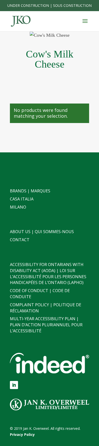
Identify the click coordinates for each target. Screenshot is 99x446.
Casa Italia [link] (22, 199)
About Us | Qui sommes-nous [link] (42, 231)
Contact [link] (19, 239)
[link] (20, 21)
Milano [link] (18, 207)
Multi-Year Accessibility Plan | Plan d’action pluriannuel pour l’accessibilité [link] (46, 325)
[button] (85, 24)
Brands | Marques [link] (30, 191)
